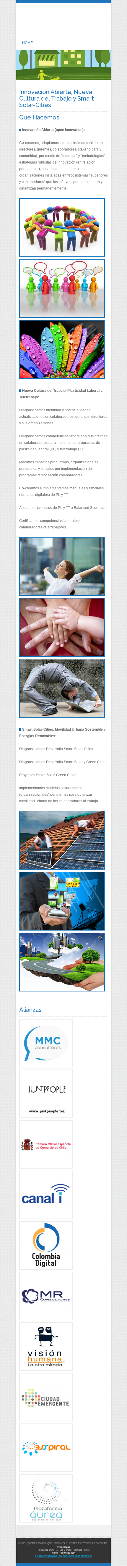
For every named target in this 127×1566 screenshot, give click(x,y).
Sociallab (63, 25)
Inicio (21, 1543)
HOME (27, 43)
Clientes (71, 1543)
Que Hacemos (56, 1543)
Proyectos (85, 1543)
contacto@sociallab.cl (77, 1555)
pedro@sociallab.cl (48, 1555)
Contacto (100, 1543)
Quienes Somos (36, 1543)
